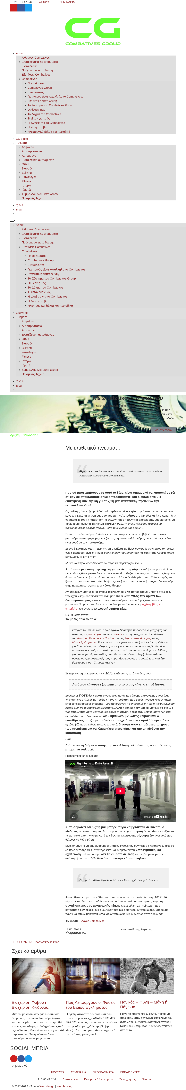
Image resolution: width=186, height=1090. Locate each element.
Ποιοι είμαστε (36, 83)
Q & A (19, 205)
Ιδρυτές (26, 189)
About (19, 53)
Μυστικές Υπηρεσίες (84, 642)
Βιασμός (27, 168)
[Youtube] (13, 7)
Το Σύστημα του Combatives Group (50, 105)
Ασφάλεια (28, 147)
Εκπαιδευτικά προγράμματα (40, 61)
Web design (47, 1086)
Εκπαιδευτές (36, 92)
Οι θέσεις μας (36, 109)
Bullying (27, 172)
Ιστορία (26, 185)
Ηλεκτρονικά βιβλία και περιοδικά (49, 131)
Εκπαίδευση (29, 66)
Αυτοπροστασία (32, 151)
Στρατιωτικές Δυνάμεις (138, 638)
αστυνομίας (95, 634)
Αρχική (15, 435)
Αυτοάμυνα (29, 155)
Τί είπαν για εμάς (39, 118)
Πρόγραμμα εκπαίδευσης (38, 70)
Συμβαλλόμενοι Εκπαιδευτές (40, 194)
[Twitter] (28, 7)
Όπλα (25, 164)
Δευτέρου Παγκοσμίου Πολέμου (96, 638)
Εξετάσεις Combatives (36, 74)
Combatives (29, 79)
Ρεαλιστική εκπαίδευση (42, 100)
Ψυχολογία (29, 176)
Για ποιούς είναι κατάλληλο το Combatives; (55, 96)
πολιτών (118, 634)
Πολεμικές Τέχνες (33, 198)
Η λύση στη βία (37, 127)
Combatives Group (40, 87)
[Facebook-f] (21, 7)
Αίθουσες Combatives (36, 57)
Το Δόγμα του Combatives (44, 114)
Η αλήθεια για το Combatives (46, 122)
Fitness (26, 181)
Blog (19, 209)
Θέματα (22, 142)
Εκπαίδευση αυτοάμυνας (38, 159)
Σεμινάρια (22, 138)
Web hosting (64, 1086)
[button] (93, 221)
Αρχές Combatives (92, 920)
